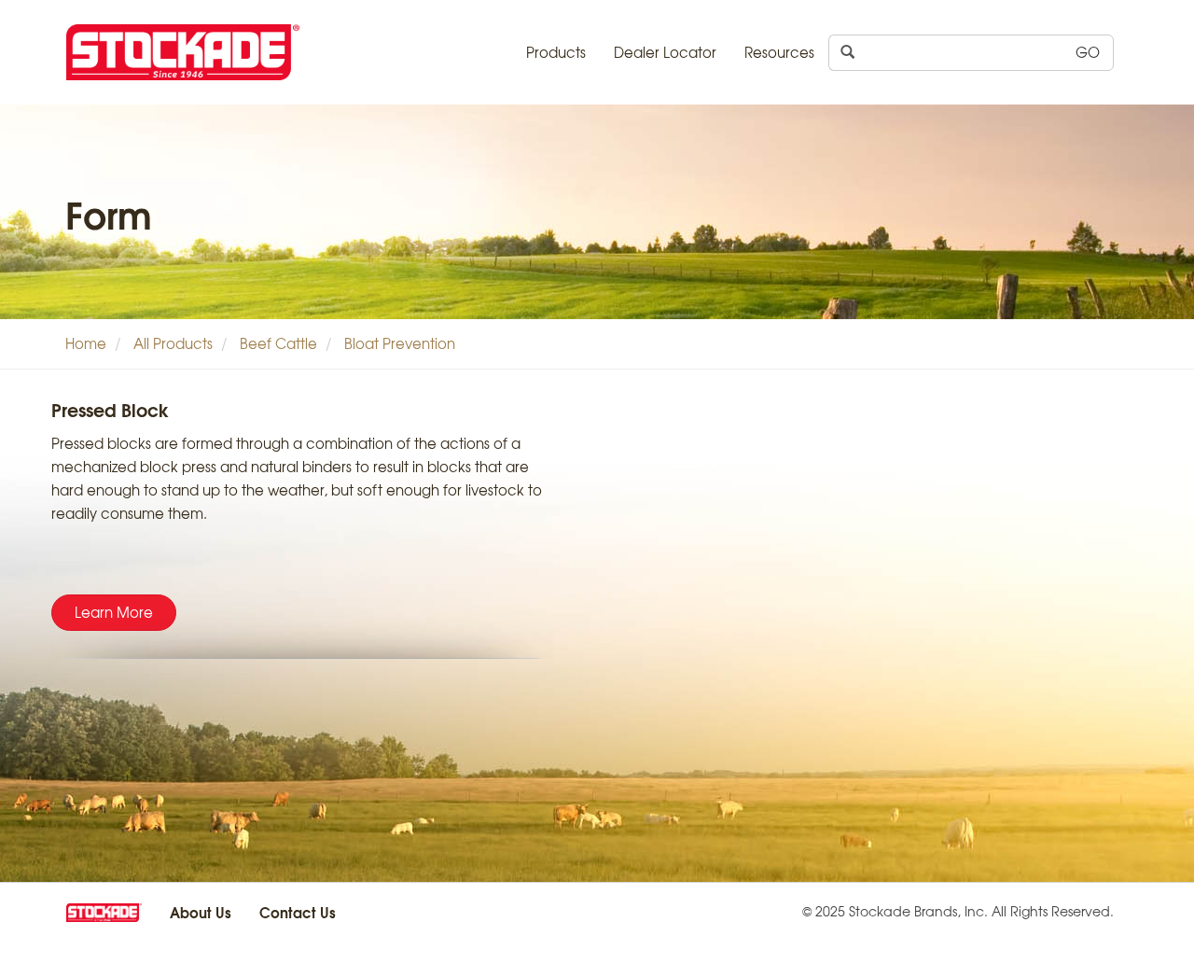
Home (85, 343)
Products (556, 52)
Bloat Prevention (399, 343)
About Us (200, 912)
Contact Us (297, 912)
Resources (779, 52)
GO (1088, 52)
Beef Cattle (278, 343)
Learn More (114, 612)
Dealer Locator (665, 52)
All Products (173, 343)
